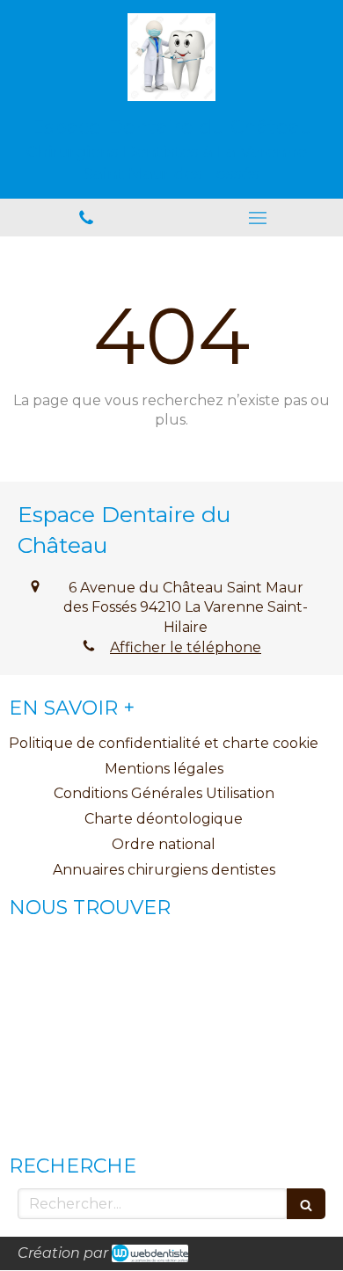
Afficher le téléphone (185, 647)
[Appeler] (86, 217)
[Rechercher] (306, 1203)
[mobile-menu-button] (257, 218)
